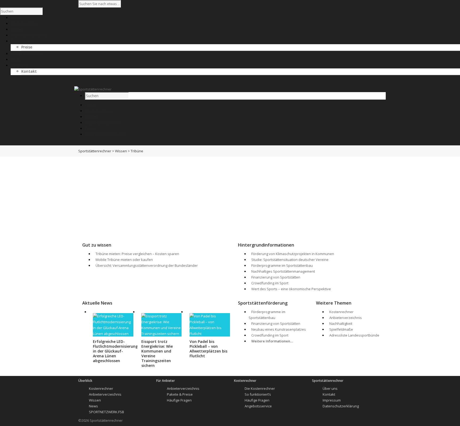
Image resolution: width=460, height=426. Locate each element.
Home (90, 105)
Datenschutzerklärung (341, 406)
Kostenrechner (98, 110)
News (90, 128)
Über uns (330, 388)
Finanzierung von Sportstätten (275, 277)
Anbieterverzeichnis (103, 122)
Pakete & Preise (180, 394)
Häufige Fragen (179, 400)
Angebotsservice (258, 406)
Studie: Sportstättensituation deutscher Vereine (289, 259)
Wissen (91, 116)
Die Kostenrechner (260, 388)
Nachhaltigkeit (340, 323)
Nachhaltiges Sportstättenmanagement (283, 271)
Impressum (332, 400)
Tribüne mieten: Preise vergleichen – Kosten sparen (137, 253)
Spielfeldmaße (341, 329)
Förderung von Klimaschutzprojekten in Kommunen (292, 253)
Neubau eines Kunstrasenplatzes (278, 329)
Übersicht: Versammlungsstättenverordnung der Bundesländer (147, 265)
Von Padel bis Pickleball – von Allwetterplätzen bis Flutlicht (208, 348)
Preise (26, 47)
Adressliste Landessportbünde (354, 335)
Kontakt (29, 71)
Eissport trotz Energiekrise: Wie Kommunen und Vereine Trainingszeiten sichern (157, 353)
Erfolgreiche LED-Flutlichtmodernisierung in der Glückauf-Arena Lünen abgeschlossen (115, 351)
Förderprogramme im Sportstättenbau (282, 265)
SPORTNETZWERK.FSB (105, 134)
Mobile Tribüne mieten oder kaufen (124, 259)
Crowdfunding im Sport (269, 283)
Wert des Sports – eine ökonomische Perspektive (291, 288)
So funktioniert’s (258, 394)
